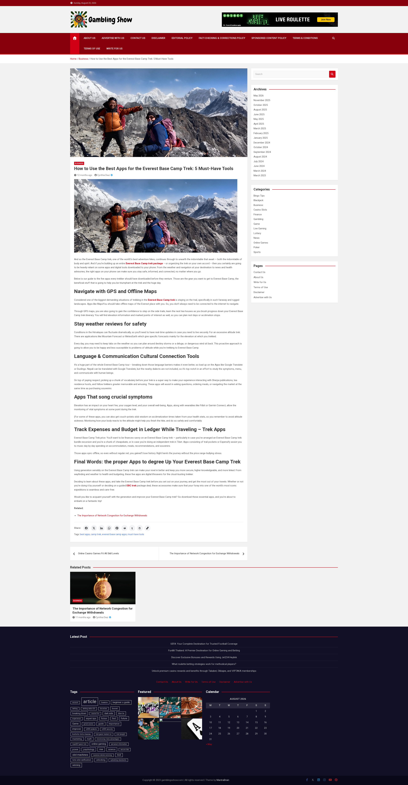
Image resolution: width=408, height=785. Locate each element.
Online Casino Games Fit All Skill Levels (98, 553)
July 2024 (258, 161)
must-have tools (136, 534)
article (89, 701)
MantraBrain (223, 780)
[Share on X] (94, 528)
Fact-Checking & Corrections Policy (222, 38)
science (111, 749)
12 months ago (84, 175)
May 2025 (259, 119)
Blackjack (258, 200)
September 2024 (262, 152)
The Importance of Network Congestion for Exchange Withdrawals (112, 515)
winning (76, 765)
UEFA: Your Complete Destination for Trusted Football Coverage (204, 643)
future (124, 718)
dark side (108, 713)
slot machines (80, 754)
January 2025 (261, 137)
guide (101, 724)
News (256, 237)
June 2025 (259, 114)
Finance (258, 214)
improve (76, 728)
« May (209, 744)
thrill (119, 755)
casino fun (95, 713)
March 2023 (260, 175)
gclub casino (88, 724)
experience (76, 719)
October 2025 (261, 105)
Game (257, 223)
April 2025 (259, 123)
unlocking (100, 760)
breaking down (79, 713)
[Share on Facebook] (86, 528)
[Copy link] (147, 528)
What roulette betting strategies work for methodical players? (204, 664)
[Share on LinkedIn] (101, 528)
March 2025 (260, 128)
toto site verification (81, 760)
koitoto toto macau (81, 734)
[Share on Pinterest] (117, 528)
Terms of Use (92, 48)
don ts (121, 713)
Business (79, 163)
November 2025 (262, 100)
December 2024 (262, 142)
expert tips (91, 718)
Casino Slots (260, 209)
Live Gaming (260, 228)
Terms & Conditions (305, 38)
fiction (104, 718)
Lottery (257, 233)
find (114, 718)
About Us (89, 38)
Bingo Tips (259, 195)
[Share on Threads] (140, 528)
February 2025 (261, 133)
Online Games (261, 242)
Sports (257, 252)
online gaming (98, 743)
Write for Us (114, 48)
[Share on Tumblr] (132, 528)
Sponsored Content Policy (268, 38)
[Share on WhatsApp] (109, 528)
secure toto (124, 750)
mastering (77, 739)
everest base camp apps (114, 534)
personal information (119, 744)
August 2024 (260, 156)
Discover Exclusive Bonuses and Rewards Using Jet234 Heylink (204, 657)
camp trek (96, 534)
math (89, 739)
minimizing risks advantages (108, 739)
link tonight (121, 734)
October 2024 (261, 147)
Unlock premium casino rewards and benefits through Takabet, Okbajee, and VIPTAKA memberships (204, 670)
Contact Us (138, 38)
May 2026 (259, 95)
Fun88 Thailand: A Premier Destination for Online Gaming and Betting (204, 650)
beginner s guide (121, 702)
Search (332, 74)
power (75, 749)
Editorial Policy (182, 38)
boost (115, 708)
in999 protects (91, 729)
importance (114, 724)
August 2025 (260, 109)
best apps (85, 534)
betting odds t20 (89, 709)
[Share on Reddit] (124, 528)
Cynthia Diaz (103, 175)
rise (101, 749)
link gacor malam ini (103, 734)
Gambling (258, 219)
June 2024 (259, 166)
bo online (103, 709)
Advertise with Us (113, 38)
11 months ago (83, 617)
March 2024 (260, 170)
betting (75, 709)
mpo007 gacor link (79, 744)
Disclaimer (158, 38)
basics (104, 702)
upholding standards (118, 760)
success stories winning (102, 755)
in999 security (107, 729)
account (75, 702)
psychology (88, 749)
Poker (257, 247)
